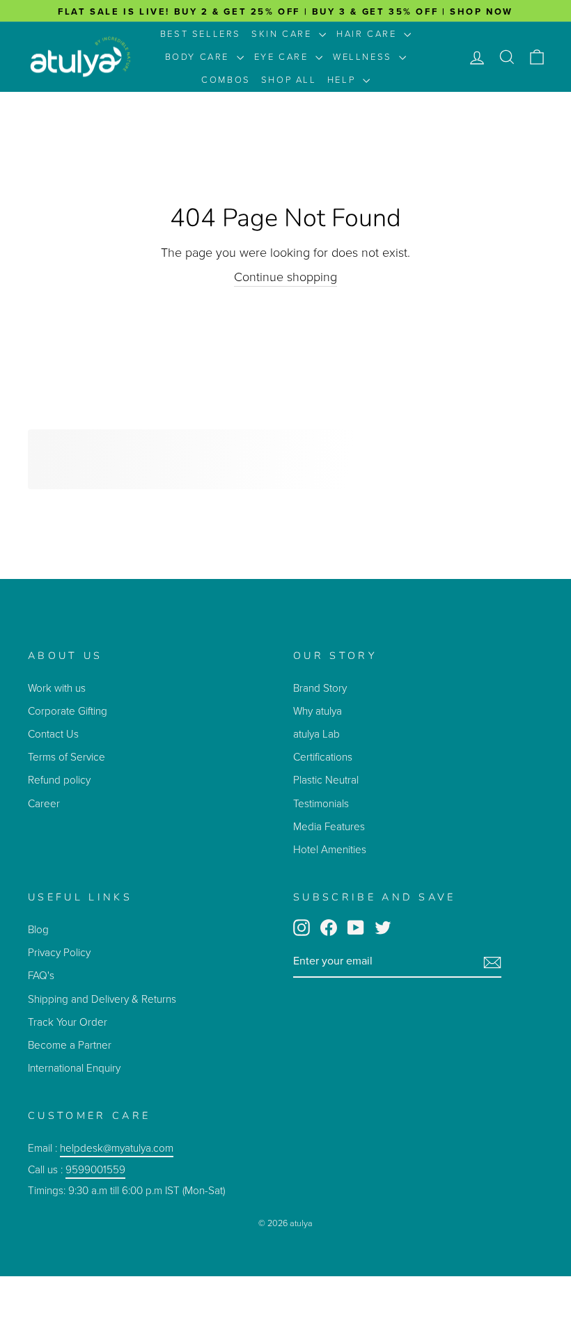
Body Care (199, 56)
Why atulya (317, 711)
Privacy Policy (59, 952)
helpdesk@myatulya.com (116, 1148)
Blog (38, 929)
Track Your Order (67, 1022)
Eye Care (283, 56)
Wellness (364, 56)
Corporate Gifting (67, 711)
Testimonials (322, 803)
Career (44, 803)
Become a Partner (69, 1045)
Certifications (322, 757)
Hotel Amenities (329, 849)
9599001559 (95, 1169)
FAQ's (41, 975)
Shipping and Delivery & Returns (102, 999)
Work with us (57, 688)
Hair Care (368, 33)
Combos (226, 79)
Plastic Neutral (326, 780)
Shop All (289, 79)
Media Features (329, 826)
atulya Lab (316, 734)
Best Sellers (200, 33)
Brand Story (320, 688)
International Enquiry (74, 1068)
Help (343, 79)
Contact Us (53, 734)
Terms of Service (66, 757)
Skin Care (283, 33)
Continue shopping (285, 277)
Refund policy (59, 780)
